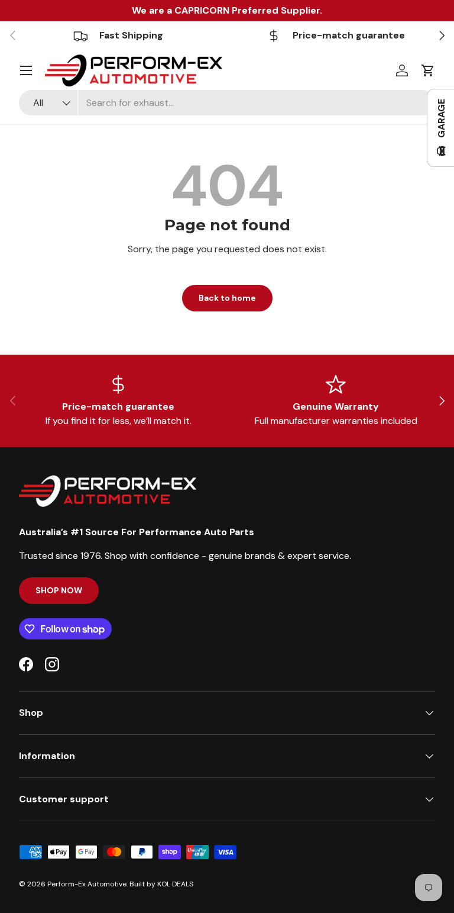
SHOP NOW (58, 590)
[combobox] (227, 102)
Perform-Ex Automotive (87, 884)
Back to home (227, 297)
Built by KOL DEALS (161, 884)
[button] (428, 70)
